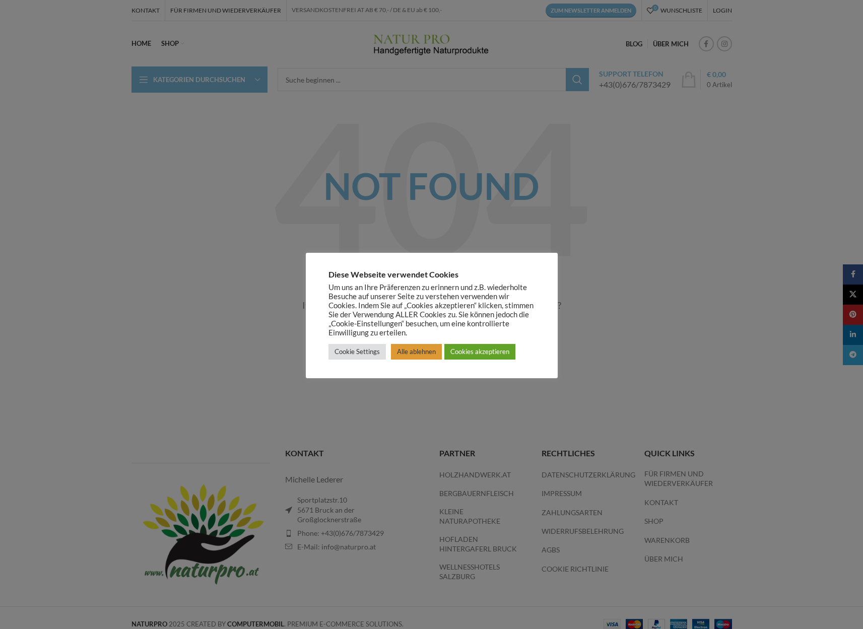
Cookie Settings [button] (357, 351)
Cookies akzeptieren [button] (479, 351)
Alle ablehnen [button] (416, 351)
